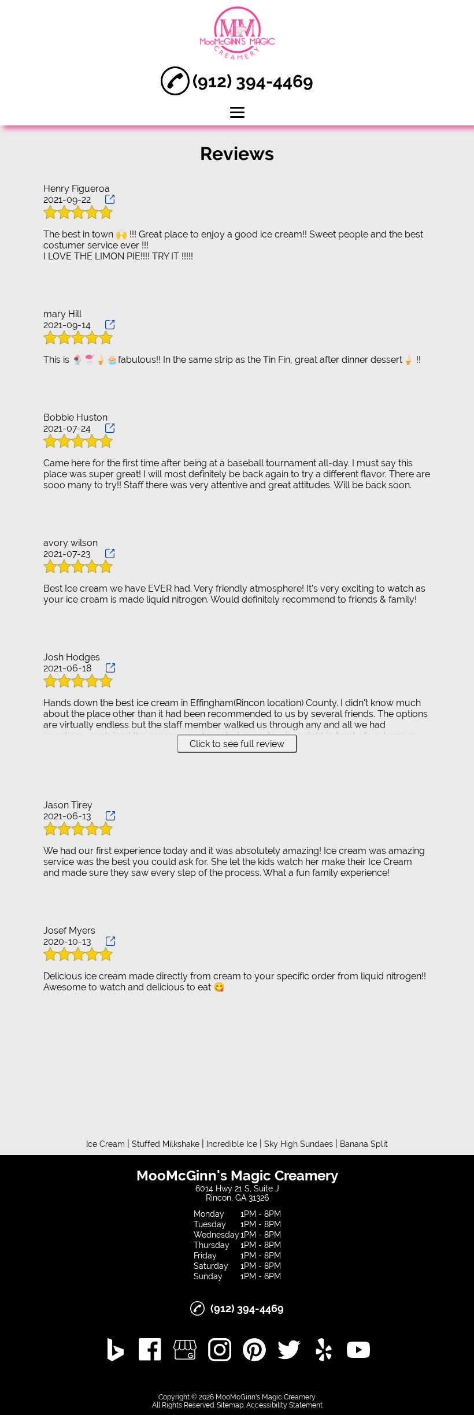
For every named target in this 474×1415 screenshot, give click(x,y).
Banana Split (364, 1144)
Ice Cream (105, 1144)
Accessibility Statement (284, 1405)
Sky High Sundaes (298, 1144)
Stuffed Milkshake (165, 1144)
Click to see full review (237, 743)
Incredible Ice (231, 1144)
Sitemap (230, 1405)
